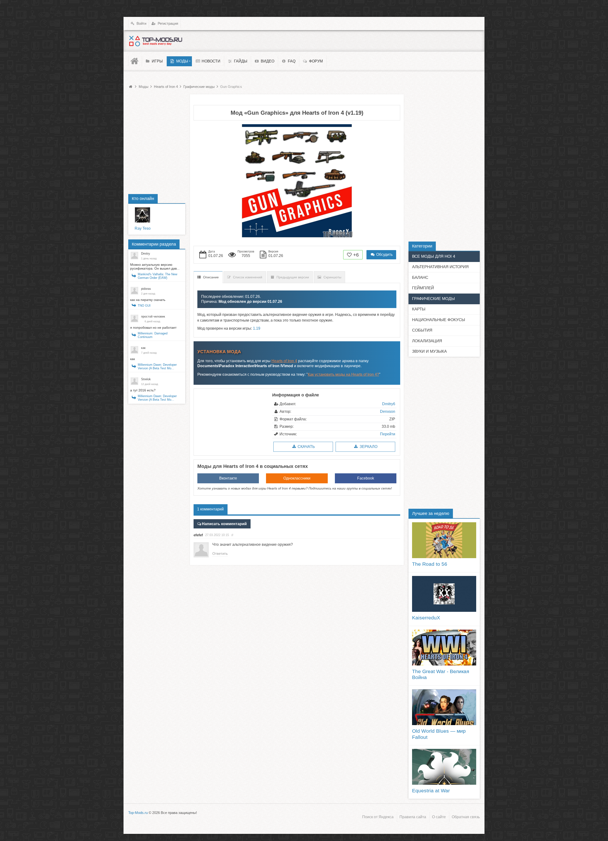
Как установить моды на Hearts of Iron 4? (343, 374)
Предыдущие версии (292, 277)
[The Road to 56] (444, 540)
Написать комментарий (224, 524)
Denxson (387, 411)
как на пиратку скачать (147, 300)
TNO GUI (144, 305)
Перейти (387, 434)
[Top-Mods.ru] (155, 41)
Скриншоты (332, 277)
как (132, 359)
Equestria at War (431, 790)
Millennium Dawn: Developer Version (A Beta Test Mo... (157, 366)
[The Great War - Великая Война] (444, 647)
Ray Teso (143, 228)
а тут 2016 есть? (143, 390)
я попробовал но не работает (153, 327)
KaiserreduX (426, 618)
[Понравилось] (349, 254)
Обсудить (384, 254)
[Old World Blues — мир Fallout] (444, 707)
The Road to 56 (429, 564)
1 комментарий (210, 509)
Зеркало (368, 447)
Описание (211, 277)
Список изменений (247, 277)
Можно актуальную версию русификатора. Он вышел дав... (155, 266)
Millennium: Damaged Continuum (152, 335)
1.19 (256, 328)
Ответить (220, 553)
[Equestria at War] (444, 767)
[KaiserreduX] (444, 594)
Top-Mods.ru (138, 813)
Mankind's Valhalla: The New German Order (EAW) (157, 276)
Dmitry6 (388, 404)
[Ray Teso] (142, 215)
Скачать (306, 447)
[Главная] (135, 61)
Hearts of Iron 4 (284, 361)
